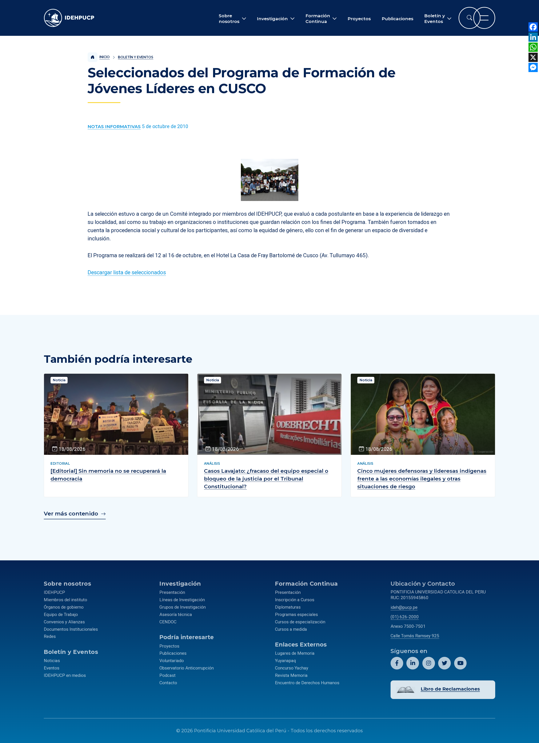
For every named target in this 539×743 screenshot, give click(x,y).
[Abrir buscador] (469, 18)
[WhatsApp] (533, 47)
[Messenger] (533, 67)
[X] (533, 57)
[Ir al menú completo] (484, 18)
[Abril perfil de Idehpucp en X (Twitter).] (444, 663)
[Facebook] (533, 27)
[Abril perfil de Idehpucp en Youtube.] (460, 663)
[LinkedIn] (533, 37)
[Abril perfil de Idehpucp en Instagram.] (428, 663)
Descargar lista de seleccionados (127, 272)
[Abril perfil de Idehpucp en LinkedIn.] (412, 663)
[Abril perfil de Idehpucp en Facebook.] (397, 663)
